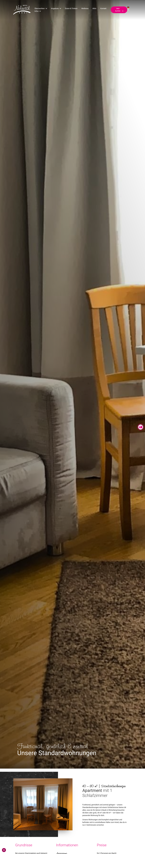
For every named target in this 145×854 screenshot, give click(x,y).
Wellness (84, 8)
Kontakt (103, 8)
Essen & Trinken (71, 8)
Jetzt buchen (117, 10)
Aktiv (94, 8)
